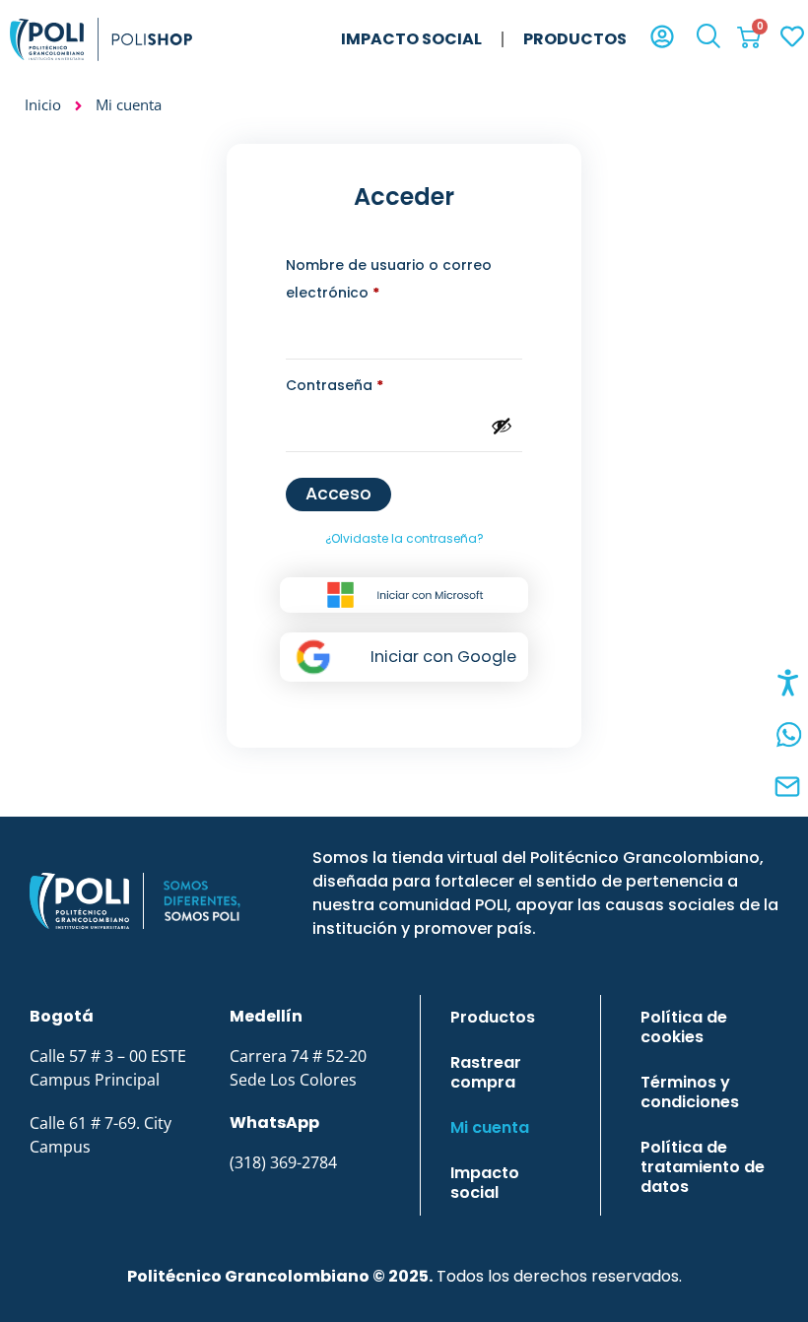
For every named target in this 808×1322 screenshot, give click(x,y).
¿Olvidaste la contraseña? (404, 538)
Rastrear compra (485, 1072)
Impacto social (411, 39)
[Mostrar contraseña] (501, 425)
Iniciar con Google (443, 656)
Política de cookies (683, 1027)
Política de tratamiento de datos (702, 1167)
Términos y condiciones (689, 1092)
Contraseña (375, 383)
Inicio (43, 104)
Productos (575, 39)
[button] (708, 38)
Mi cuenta (489, 1127)
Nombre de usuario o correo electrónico (389, 276)
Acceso (338, 493)
